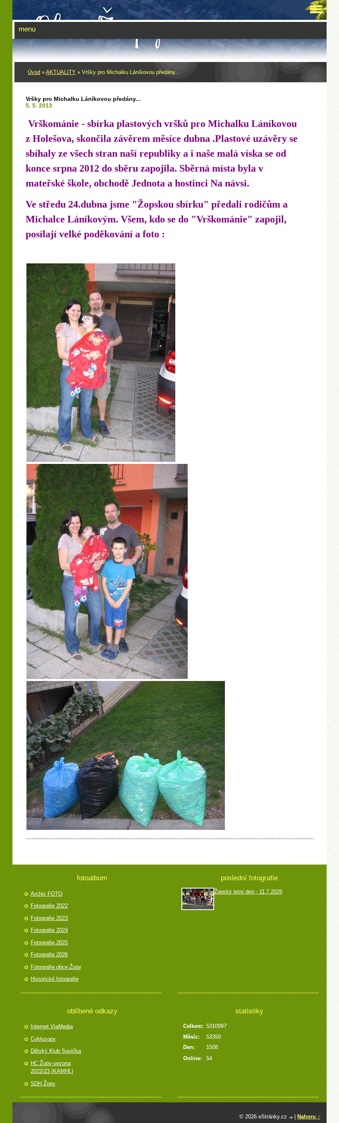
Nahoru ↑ (308, 1116)
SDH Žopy (43, 1083)
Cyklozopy (43, 1039)
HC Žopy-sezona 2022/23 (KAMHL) (52, 1067)
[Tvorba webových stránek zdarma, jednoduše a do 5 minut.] (291, 1117)
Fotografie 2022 (49, 906)
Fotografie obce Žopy (56, 967)
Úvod (34, 72)
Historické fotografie (55, 979)
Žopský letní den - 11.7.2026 (248, 892)
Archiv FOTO (46, 894)
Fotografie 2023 (49, 918)
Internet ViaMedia (52, 1026)
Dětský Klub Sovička (56, 1051)
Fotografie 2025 (49, 942)
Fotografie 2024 (49, 930)
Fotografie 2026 (49, 954)
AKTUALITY (61, 72)
